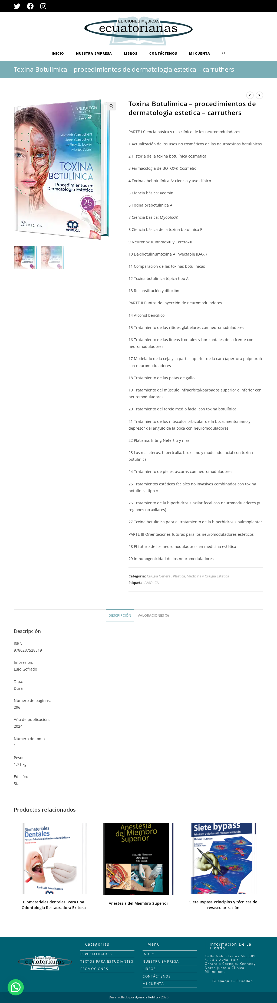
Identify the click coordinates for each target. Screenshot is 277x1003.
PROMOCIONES (94, 968)
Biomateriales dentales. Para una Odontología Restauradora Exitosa (54, 904)
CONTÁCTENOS (157, 976)
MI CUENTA (153, 983)
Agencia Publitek (147, 997)
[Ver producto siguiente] (259, 95)
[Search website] (224, 53)
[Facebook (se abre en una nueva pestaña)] (30, 6)
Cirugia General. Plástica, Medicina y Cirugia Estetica (188, 576)
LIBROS (149, 968)
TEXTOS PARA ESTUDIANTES (107, 961)
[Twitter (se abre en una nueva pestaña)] (19, 6)
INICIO (149, 954)
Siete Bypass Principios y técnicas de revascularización (223, 904)
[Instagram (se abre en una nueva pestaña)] (43, 6)
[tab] (120, 616)
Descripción (119, 615)
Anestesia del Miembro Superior (138, 903)
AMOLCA (151, 582)
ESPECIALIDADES (96, 954)
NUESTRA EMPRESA (161, 961)
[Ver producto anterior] (250, 95)
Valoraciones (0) (153, 615)
